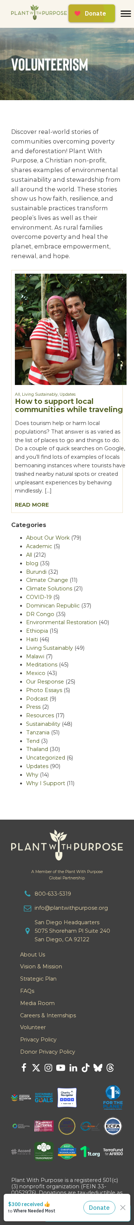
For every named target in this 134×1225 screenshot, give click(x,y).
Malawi (35, 656)
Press (33, 707)
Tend (32, 741)
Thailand (37, 749)
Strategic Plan (38, 978)
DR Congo (40, 614)
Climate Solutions (49, 588)
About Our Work (48, 537)
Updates (68, 394)
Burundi (36, 572)
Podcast (37, 698)
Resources (40, 715)
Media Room (37, 1003)
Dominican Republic (53, 605)
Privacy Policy (38, 1039)
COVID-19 (39, 597)
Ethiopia (37, 631)
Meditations (41, 664)
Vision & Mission (41, 966)
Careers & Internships (48, 1015)
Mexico (35, 673)
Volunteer (33, 1027)
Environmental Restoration (61, 622)
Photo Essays (44, 690)
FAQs (27, 991)
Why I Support (45, 783)
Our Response (45, 681)
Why (32, 774)
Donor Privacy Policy (47, 1051)
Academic (39, 546)
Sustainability (43, 724)
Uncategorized (45, 757)
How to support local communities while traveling (69, 405)
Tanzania (38, 732)
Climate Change (47, 580)
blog (32, 563)
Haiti (32, 639)
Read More (32, 504)
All (17, 394)
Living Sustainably (40, 394)
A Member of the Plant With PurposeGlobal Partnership (67, 874)
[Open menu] (125, 13)
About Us (32, 954)
